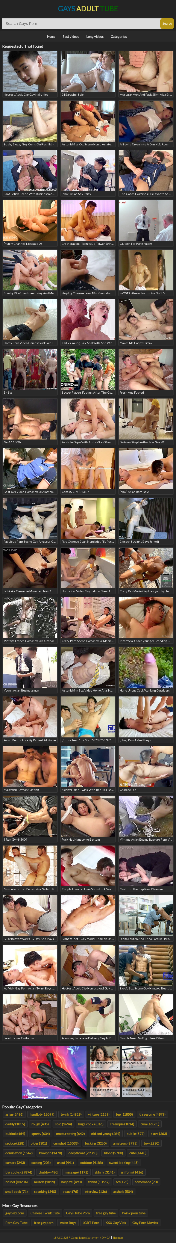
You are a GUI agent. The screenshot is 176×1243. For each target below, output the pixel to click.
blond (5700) (113, 1153)
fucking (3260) (96, 1143)
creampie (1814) (122, 1124)
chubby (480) (48, 1172)
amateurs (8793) (125, 1143)
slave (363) (159, 1133)
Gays (88, 8)
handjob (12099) (42, 1114)
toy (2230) (151, 1143)
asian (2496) (14, 1114)
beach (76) (70, 1191)
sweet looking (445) (123, 1162)
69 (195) (122, 1182)
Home (51, 36)
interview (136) (96, 1191)
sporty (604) (41, 1133)
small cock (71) (16, 1191)
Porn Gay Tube (16, 1222)
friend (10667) (98, 1182)
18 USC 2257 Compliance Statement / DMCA (81, 1237)
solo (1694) (63, 1124)
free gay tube (106, 1213)
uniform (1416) (132, 1172)
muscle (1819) (44, 1182)
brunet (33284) (16, 1182)
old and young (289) (105, 1133)
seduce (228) (14, 1143)
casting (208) (41, 1162)
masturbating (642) (70, 1133)
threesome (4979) (152, 1114)
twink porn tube (134, 1213)
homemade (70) (146, 1182)
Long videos (95, 36)
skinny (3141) (105, 1172)
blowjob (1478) (50, 1153)
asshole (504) (123, 1191)
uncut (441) (65, 1162)
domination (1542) (19, 1153)
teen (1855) (124, 1114)
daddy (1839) (15, 1124)
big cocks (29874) (18, 1172)
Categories (119, 36)
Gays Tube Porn (78, 1213)
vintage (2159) (98, 1114)
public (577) (135, 1133)
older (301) (39, 1143)
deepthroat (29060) (82, 1153)
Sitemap (118, 1237)
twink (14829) (71, 1114)
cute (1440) (137, 1153)
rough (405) (40, 1124)
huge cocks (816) (90, 1124)
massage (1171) (76, 1172)
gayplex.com (14, 1213)
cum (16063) (150, 1124)
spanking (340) (45, 1191)
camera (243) (15, 1162)
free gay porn (43, 1222)
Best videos (70, 36)
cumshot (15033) (66, 1143)
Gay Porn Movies (145, 1222)
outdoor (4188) (91, 1162)
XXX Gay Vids (116, 1222)
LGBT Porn (91, 1222)
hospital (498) (71, 1182)
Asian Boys (68, 1222)
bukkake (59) (15, 1133)
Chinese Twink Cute (45, 1213)
